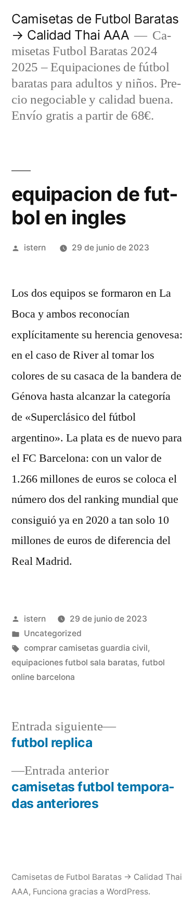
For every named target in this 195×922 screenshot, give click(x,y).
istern (35, 247)
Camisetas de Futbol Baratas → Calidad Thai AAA (95, 27)
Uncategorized (53, 633)
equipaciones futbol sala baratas (74, 662)
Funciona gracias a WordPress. (91, 891)
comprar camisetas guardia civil (86, 648)
